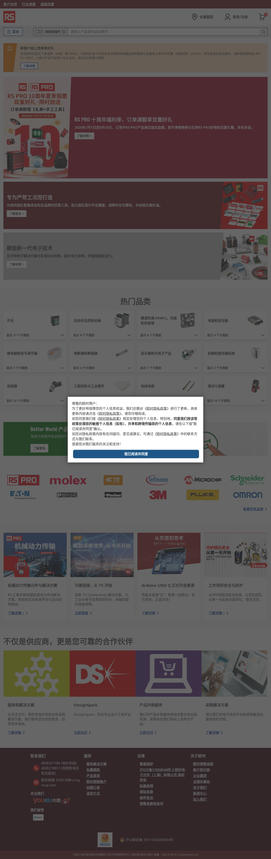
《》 (156, 408)
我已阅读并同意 (136, 454)
